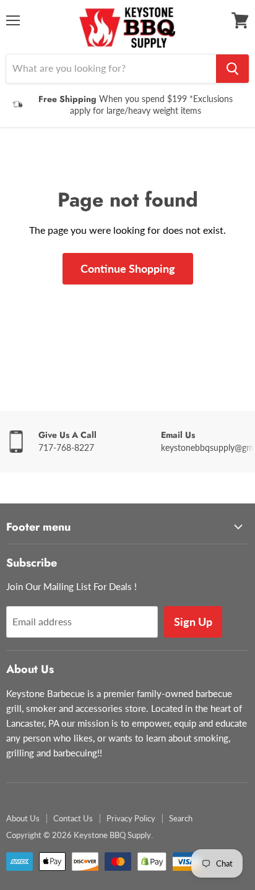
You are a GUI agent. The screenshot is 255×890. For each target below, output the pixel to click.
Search (180, 818)
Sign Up (193, 621)
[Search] (232, 68)
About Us (23, 818)
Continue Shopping (127, 268)
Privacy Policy (130, 818)
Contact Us (73, 818)
